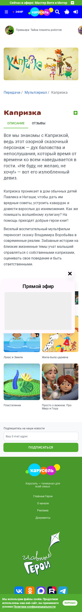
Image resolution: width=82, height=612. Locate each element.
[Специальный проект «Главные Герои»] (41, 553)
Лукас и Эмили (13, 357)
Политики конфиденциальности (35, 606)
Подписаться (40, 447)
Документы (43, 517)
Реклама (43, 510)
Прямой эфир (38, 286)
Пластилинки (12, 405)
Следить (76, 112)
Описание (16, 123)
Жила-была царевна (55, 357)
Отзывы (38, 123)
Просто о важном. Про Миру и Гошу (57, 407)
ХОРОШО (70, 602)
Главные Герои (43, 496)
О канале (43, 503)
